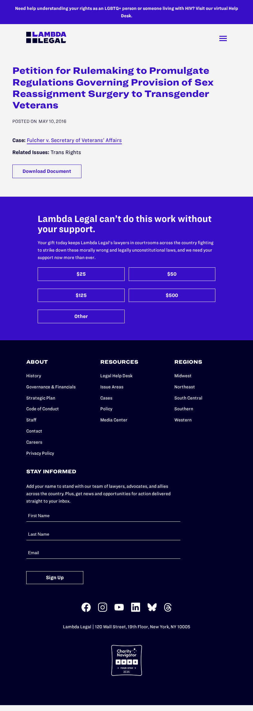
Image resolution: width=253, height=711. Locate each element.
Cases (106, 397)
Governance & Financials (51, 386)
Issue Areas (111, 386)
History (33, 375)
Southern (183, 408)
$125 (81, 295)
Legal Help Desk (116, 375)
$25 (81, 274)
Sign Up (55, 577)
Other (81, 316)
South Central (188, 397)
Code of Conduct (42, 408)
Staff (31, 419)
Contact (34, 431)
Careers (34, 442)
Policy (106, 408)
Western (183, 419)
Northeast (184, 386)
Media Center (113, 419)
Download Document (47, 171)
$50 (171, 274)
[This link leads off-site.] (86, 610)
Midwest (183, 375)
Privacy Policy (40, 453)
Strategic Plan (40, 397)
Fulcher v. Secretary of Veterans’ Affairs (74, 140)
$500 (172, 295)
